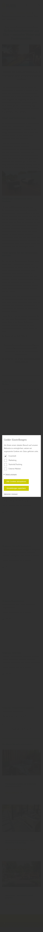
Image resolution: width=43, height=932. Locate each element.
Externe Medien (15, 468)
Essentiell (12, 456)
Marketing (12, 460)
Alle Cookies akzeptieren (16, 482)
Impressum (15, 494)
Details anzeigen (11, 474)
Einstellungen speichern (16, 488)
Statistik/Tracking (15, 464)
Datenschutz (7, 494)
